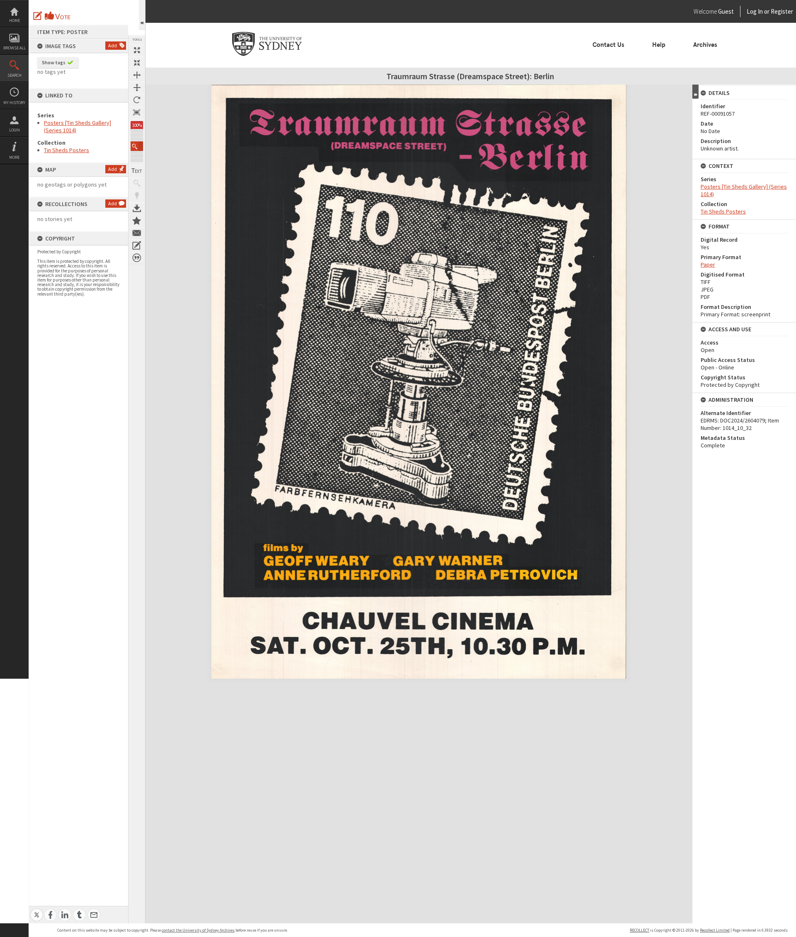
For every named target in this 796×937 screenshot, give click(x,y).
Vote (58, 15)
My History (14, 102)
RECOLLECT (639, 930)
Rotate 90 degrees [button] (137, 100)
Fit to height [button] (137, 87)
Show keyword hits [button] (137, 183)
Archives (705, 44)
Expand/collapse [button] (695, 92)
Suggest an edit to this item (37, 15)
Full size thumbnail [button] (137, 50)
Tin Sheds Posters (66, 150)
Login (14, 130)
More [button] (14, 157)
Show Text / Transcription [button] (137, 171)
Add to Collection (137, 220)
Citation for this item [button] (137, 258)
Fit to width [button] (137, 75)
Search (14, 75)
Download (137, 208)
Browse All (14, 48)
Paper (708, 264)
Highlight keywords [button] (137, 195)
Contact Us (608, 44)
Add (112, 45)
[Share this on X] (36, 910)
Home (14, 20)
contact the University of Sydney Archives (198, 930)
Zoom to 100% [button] (137, 112)
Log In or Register (754, 11)
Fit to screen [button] (137, 62)
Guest (726, 11)
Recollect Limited (715, 930)
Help (658, 44)
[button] (137, 146)
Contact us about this (137, 233)
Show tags (54, 62)
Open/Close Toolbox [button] (142, 15)
